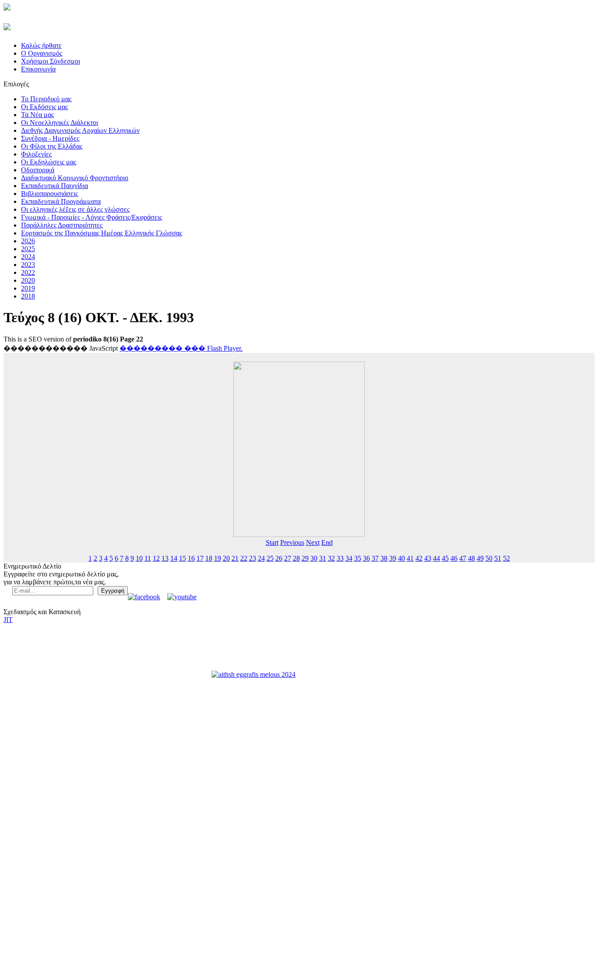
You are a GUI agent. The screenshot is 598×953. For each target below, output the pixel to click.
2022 (28, 272)
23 (252, 558)
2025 (28, 248)
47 (462, 558)
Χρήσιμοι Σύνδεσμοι (50, 61)
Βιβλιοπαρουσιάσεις (49, 193)
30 (313, 558)
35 (357, 558)
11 (147, 558)
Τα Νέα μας (37, 114)
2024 (28, 256)
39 (392, 558)
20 (226, 558)
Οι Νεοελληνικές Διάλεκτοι (59, 122)
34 (348, 558)
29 (305, 558)
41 (410, 558)
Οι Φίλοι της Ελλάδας (51, 146)
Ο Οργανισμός (41, 53)
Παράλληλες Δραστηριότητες (61, 225)
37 (375, 558)
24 (261, 558)
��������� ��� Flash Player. (181, 348)
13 (165, 558)
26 (278, 558)
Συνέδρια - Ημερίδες (50, 138)
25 (270, 558)
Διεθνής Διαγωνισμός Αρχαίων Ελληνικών (80, 130)
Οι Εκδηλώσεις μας (48, 162)
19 (217, 558)
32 (331, 558)
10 (139, 558)
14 (173, 558)
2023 (28, 264)
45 (445, 558)
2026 (28, 241)
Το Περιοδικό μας (46, 99)
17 (200, 558)
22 (243, 558)
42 (418, 558)
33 (340, 558)
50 (488, 558)
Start (272, 542)
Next (313, 542)
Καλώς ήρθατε (41, 45)
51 (497, 558)
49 (480, 558)
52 (506, 558)
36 (366, 558)
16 (191, 558)
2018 (28, 296)
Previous (292, 542)
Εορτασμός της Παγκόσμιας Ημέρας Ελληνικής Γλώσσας (101, 233)
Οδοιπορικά (37, 170)
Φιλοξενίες (36, 154)
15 (182, 558)
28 (296, 558)
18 (208, 558)
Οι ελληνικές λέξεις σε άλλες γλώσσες (75, 209)
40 (401, 558)
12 (156, 558)
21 (235, 558)
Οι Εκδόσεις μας (44, 106)
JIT (8, 619)
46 (453, 558)
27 (287, 558)
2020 (28, 280)
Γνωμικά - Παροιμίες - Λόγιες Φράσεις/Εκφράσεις (91, 217)
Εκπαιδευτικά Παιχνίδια (54, 185)
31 (322, 558)
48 (471, 558)
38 (383, 558)
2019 (28, 288)
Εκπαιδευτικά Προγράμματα (61, 201)
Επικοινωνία (38, 69)
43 (427, 558)
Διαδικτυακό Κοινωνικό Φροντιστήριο (74, 177)
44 (436, 558)
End (327, 542)
